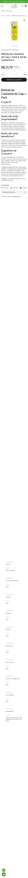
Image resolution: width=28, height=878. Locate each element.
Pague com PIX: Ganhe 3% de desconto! (14, 1)
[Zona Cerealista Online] (14, 6)
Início (2, 15)
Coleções (8, 15)
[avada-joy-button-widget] (4, 874)
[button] (25, 6)
